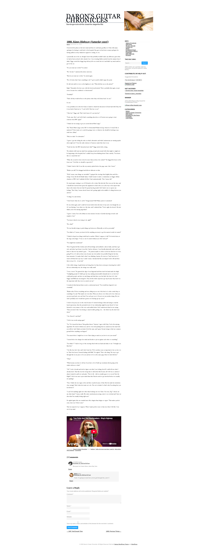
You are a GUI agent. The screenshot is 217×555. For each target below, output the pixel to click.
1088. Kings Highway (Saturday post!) (87, 41)
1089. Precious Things (113, 531)
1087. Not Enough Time (75, 531)
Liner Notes (129, 118)
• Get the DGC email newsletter (134, 90)
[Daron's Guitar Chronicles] (108, 30)
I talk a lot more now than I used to (104, 449)
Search (144, 63)
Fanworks (129, 52)
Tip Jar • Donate (130, 46)
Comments (78, 450)
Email (69, 511)
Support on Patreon (131, 83)
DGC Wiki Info (130, 54)
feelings (93, 449)
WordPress (134, 544)
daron (68, 44)
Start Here (129, 44)
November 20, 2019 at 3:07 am (82, 475)
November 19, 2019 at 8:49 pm (81, 463)
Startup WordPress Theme (121, 544)
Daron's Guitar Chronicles (80, 449)
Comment (70, 494)
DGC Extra (129, 114)
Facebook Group (131, 50)
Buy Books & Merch (132, 51)
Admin (128, 111)
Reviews (128, 55)
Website (69, 517)
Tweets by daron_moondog (133, 93)
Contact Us (129, 47)
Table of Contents (131, 43)
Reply (70, 469)
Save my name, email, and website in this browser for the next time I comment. (90, 523)
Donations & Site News (133, 115)
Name (69, 506)
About (127, 48)
